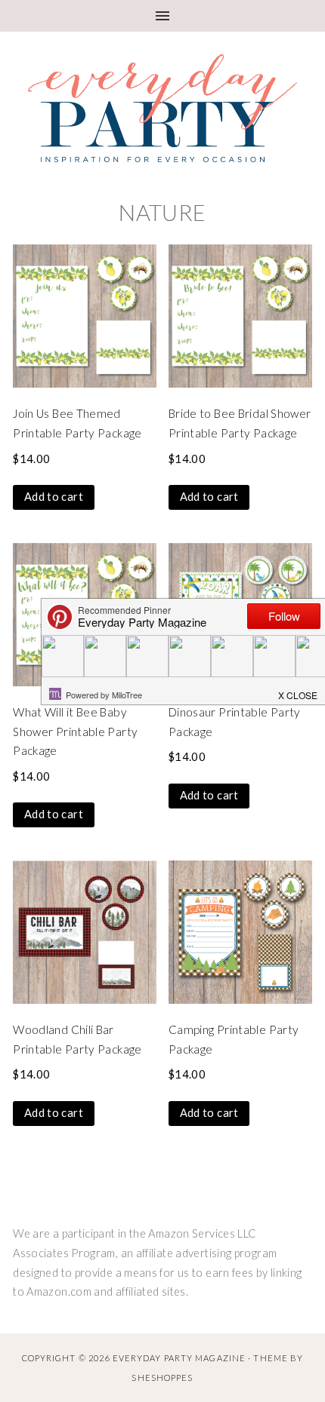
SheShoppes (162, 1377)
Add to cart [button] (53, 496)
